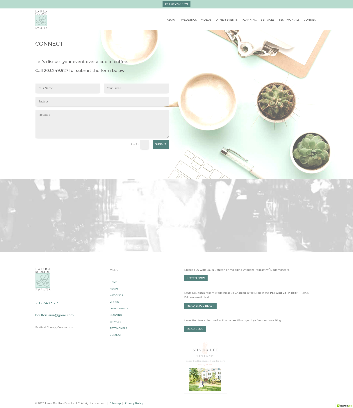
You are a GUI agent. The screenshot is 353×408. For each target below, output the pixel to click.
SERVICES (267, 19)
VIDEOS (206, 19)
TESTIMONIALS (289, 19)
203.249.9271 (57, 70)
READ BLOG (195, 329)
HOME (113, 282)
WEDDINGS (189, 19)
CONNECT (311, 19)
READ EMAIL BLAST (200, 305)
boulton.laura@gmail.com (54, 315)
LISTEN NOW (196, 278)
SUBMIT (160, 144)
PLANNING (249, 19)
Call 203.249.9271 (176, 4)
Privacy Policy (134, 403)
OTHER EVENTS (227, 19)
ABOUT (172, 19)
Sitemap (115, 403)
